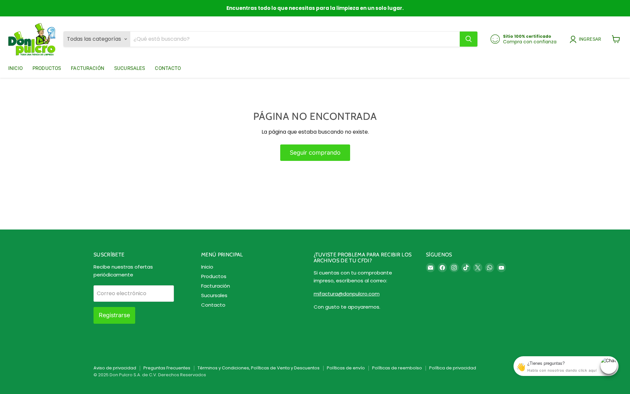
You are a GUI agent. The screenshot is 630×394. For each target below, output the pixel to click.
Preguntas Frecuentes (166, 368)
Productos (46, 68)
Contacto (168, 68)
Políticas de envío (346, 368)
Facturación (87, 68)
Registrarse (114, 315)
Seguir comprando (315, 152)
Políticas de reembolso (397, 368)
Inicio (15, 68)
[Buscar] (468, 39)
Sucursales (129, 68)
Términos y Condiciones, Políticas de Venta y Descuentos (259, 368)
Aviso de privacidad (115, 368)
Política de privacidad (452, 368)
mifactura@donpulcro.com (347, 293)
